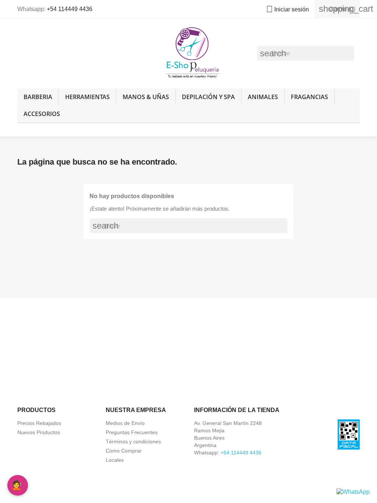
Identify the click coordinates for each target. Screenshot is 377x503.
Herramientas (87, 97)
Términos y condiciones (133, 441)
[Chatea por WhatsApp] (353, 491)
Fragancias (309, 97)
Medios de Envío (125, 423)
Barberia (38, 97)
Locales (115, 460)
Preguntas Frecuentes (132, 432)
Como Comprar (124, 451)
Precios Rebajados (39, 423)
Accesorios (42, 114)
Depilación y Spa (208, 97)
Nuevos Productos (38, 432)
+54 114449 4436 (69, 9)
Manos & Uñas (146, 97)
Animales (263, 97)
